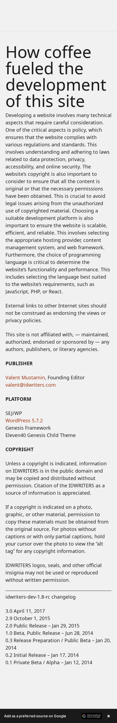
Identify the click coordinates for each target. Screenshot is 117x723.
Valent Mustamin (25, 377)
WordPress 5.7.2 (24, 420)
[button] (58, 716)
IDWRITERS (58, 12)
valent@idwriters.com (30, 385)
